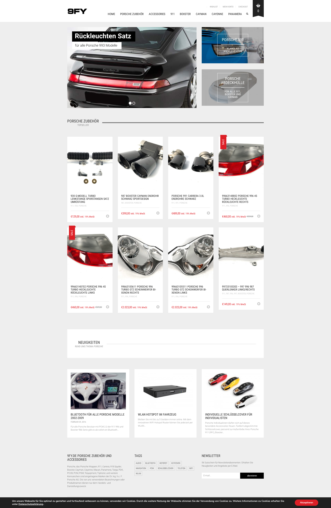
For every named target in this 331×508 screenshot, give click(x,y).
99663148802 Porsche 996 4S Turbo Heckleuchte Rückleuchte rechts (239, 199)
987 (122, 203)
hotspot (163, 463)
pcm (152, 468)
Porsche (83, 206)
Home (111, 14)
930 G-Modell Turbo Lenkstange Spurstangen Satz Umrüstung (90, 199)
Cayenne (217, 14)
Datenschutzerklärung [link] (30, 504)
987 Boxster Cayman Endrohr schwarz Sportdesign (140, 197)
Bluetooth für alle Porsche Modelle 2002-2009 (97, 416)
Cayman (201, 14)
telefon (181, 468)
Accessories (157, 14)
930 (76, 206)
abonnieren (252, 475)
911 (172, 14)
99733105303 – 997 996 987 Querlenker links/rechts (238, 288)
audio (138, 463)
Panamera (235, 14)
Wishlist (214, 7)
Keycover (175, 463)
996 (227, 206)
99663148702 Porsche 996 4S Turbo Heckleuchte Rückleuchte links (88, 289)
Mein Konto (228, 7)
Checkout (243, 7)
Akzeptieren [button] (306, 502)
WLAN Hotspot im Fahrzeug (157, 414)
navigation (141, 468)
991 (177, 203)
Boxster (185, 14)
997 (235, 293)
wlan (138, 473)
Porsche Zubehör (132, 14)
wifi (191, 468)
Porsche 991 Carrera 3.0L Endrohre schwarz (188, 197)
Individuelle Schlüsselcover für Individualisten (228, 416)
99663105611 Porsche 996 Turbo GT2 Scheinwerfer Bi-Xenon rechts (138, 289)
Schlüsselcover (165, 468)
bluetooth (150, 463)
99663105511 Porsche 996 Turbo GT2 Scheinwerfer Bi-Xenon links (189, 289)
